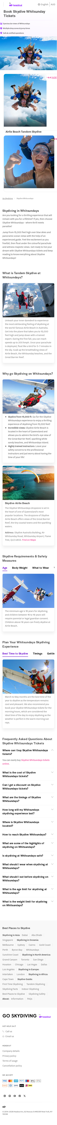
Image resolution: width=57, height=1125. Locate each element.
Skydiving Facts (10, 988)
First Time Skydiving (12, 984)
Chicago (19, 964)
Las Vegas (32, 964)
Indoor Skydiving (30, 988)
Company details (11, 1050)
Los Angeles (8, 969)
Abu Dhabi (37, 935)
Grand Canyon (9, 959)
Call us (8, 1031)
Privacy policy (9, 1055)
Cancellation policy (12, 1065)
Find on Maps (29, 539)
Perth (5, 949)
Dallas (44, 964)
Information (17, 998)
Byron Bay (17, 949)
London (21, 974)
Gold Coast (44, 944)
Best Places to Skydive (13, 993)
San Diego (38, 959)
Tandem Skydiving (36, 984)
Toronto (25, 959)
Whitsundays (32, 949)
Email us (9, 1036)
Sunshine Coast (10, 954)
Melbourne (8, 944)
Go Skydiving (7, 198)
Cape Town (8, 979)
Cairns (32, 944)
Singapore (7, 939)
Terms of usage (10, 1060)
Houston (6, 964)
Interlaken (7, 974)
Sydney (21, 944)
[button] (28, 752)
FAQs (29, 998)
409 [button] (54, 77)
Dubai (25, 935)
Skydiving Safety (37, 993)
